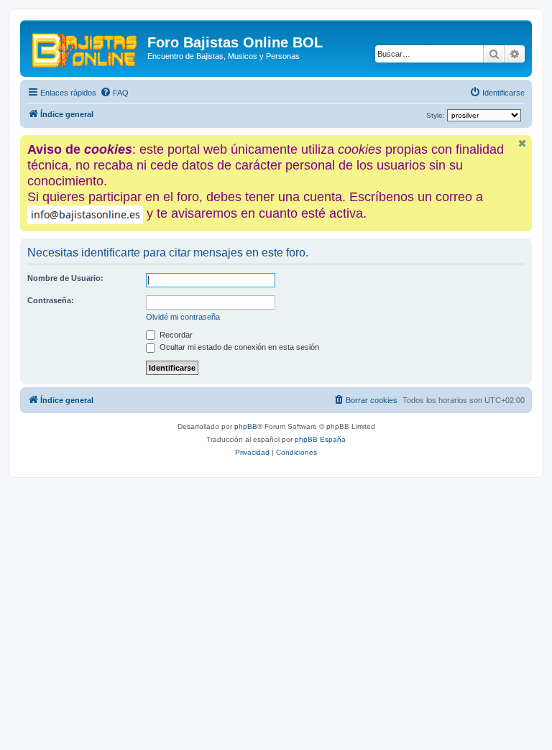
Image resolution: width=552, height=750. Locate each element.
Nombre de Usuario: (65, 278)
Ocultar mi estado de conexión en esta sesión (238, 347)
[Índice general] (85, 47)
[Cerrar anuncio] (522, 143)
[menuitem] (114, 92)
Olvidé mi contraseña (183, 316)
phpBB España (320, 439)
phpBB (245, 426)
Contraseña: (50, 300)
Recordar (175, 334)
